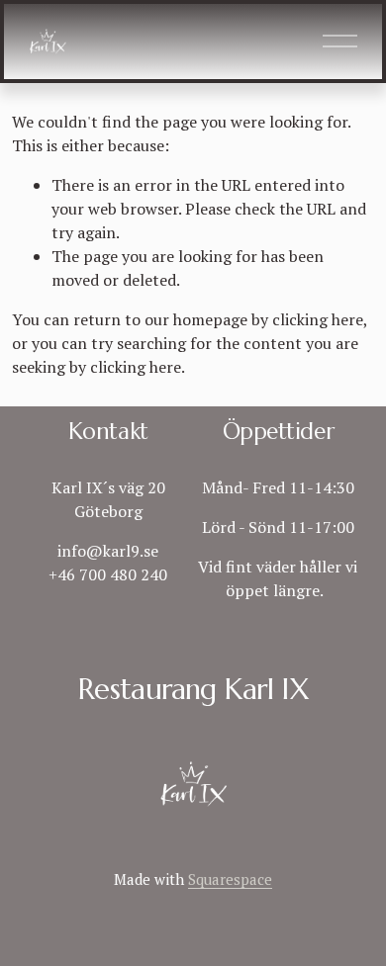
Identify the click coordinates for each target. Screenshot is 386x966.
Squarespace (230, 879)
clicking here (317, 319)
